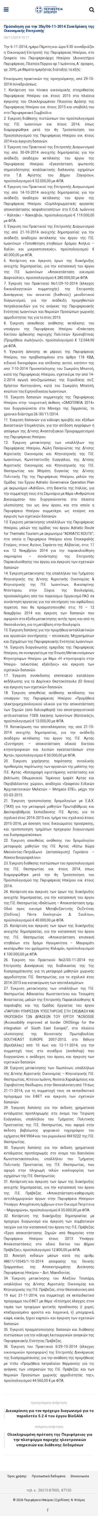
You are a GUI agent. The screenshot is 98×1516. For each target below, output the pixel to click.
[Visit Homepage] (49, 10)
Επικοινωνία (80, 1476)
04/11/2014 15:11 (16, 37)
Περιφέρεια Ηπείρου (39, 1500)
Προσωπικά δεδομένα (48, 1476)
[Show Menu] (6, 9)
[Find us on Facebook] (47, 1510)
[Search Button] (91, 9)
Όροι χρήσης (17, 1476)
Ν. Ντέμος (78, 1500)
